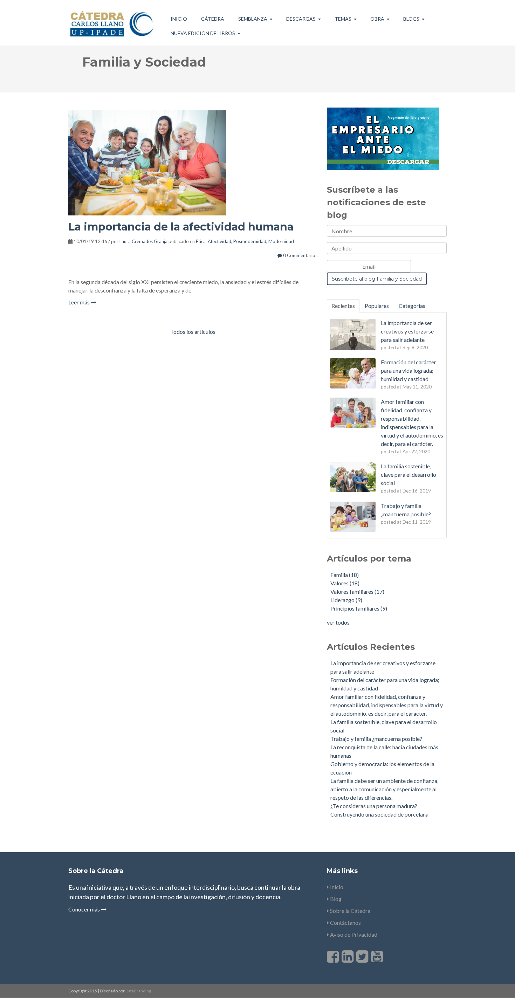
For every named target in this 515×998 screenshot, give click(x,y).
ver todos (338, 622)
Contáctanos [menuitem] (345, 922)
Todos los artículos (192, 331)
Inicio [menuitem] (179, 19)
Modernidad (281, 241)
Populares (377, 305)
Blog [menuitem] (335, 898)
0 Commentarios (299, 255)
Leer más (79, 302)
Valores (344, 583)
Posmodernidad (249, 241)
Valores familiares (357, 591)
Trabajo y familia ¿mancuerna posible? (376, 738)
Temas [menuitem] (343, 19)
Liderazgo (346, 600)
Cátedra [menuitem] (212, 19)
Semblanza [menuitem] (252, 19)
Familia (344, 574)
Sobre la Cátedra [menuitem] (349, 910)
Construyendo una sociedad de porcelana (379, 814)
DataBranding (138, 990)
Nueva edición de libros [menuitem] (203, 33)
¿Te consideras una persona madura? (373, 806)
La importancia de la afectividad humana (181, 226)
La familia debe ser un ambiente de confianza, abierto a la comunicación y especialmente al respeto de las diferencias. (384, 789)
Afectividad (219, 241)
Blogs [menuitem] (411, 19)
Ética (201, 241)
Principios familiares (358, 608)
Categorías (412, 305)
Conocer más (84, 909)
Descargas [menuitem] (301, 19)
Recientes (343, 305)
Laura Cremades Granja (143, 241)
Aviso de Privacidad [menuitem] (353, 934)
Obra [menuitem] (377, 19)
